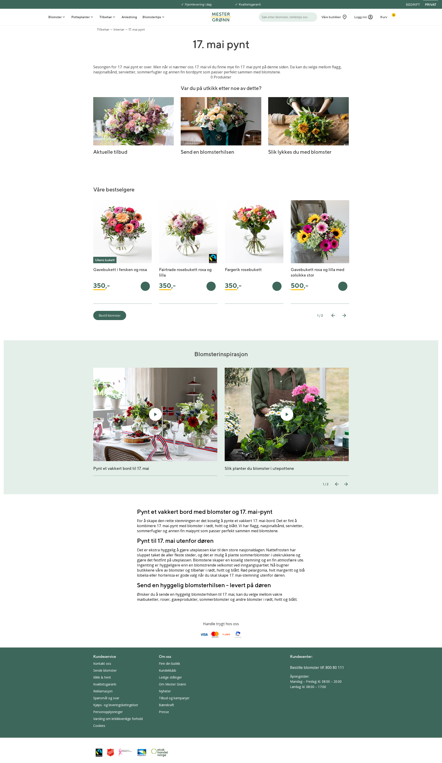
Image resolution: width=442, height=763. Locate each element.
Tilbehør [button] (105, 17)
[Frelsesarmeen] (110, 752)
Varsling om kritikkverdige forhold (118, 719)
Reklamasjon (103, 691)
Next (344, 315)
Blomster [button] (55, 17)
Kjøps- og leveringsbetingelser (115, 705)
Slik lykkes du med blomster (300, 152)
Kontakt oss (102, 663)
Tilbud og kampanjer (174, 698)
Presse (164, 712)
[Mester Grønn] (221, 16)
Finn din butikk (169, 663)
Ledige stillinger (170, 677)
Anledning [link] (129, 17)
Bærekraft (166, 705)
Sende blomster (105, 670)
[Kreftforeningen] (125, 752)
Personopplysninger (108, 712)
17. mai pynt (136, 29)
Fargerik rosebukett (243, 269)
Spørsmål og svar (106, 698)
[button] (363, 17)
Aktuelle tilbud (110, 152)
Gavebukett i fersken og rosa (120, 269)
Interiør (118, 29)
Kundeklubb (167, 670)
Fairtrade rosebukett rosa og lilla (185, 272)
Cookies (99, 725)
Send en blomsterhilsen (207, 152)
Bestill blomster (110, 315)
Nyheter (165, 691)
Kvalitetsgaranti (250, 4)
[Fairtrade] (99, 752)
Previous (333, 315)
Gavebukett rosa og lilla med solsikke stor (317, 272)
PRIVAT (430, 4)
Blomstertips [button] (151, 17)
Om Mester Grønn (172, 684)
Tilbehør (103, 29)
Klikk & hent (102, 677)
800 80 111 (335, 667)
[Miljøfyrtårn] (142, 752)
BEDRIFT (413, 4)
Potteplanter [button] (80, 17)
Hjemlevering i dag (198, 4)
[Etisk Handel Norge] (159, 752)
